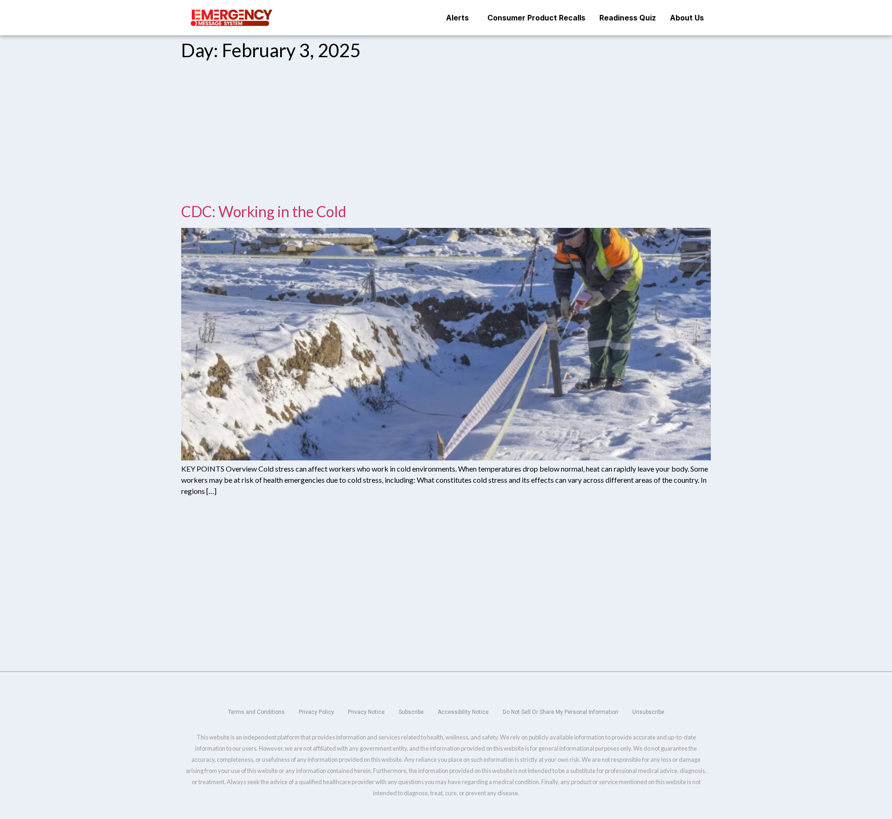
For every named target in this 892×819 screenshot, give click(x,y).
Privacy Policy (316, 712)
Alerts (457, 17)
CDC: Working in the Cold (263, 211)
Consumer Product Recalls (536, 17)
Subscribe (411, 712)
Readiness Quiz (627, 17)
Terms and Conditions (256, 712)
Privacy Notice (366, 712)
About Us (687, 17)
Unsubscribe (648, 712)
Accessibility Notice (463, 712)
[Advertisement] (446, 134)
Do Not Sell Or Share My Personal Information (560, 712)
